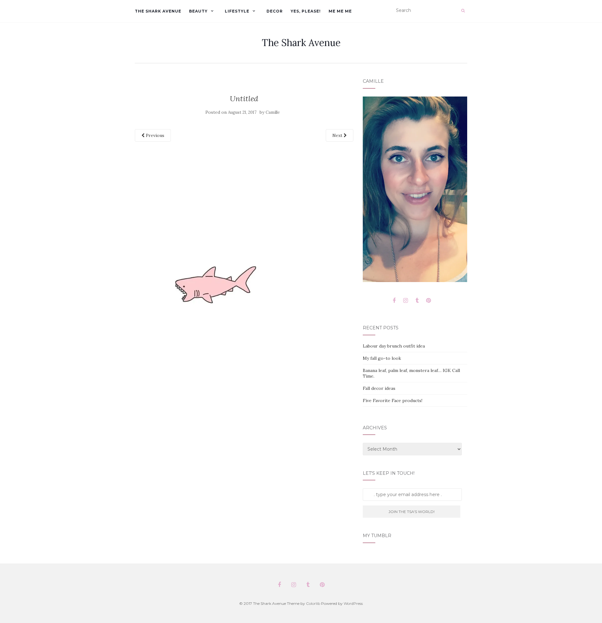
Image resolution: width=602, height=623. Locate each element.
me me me (340, 11)
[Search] (463, 10)
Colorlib (313, 603)
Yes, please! (306, 11)
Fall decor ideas (379, 388)
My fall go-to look (382, 358)
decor (275, 11)
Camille (273, 112)
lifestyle (237, 11)
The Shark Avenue (301, 42)
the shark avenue (158, 11)
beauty (198, 11)
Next (338, 135)
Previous (154, 135)
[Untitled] (213, 287)
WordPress (353, 603)
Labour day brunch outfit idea (394, 346)
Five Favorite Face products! (392, 400)
